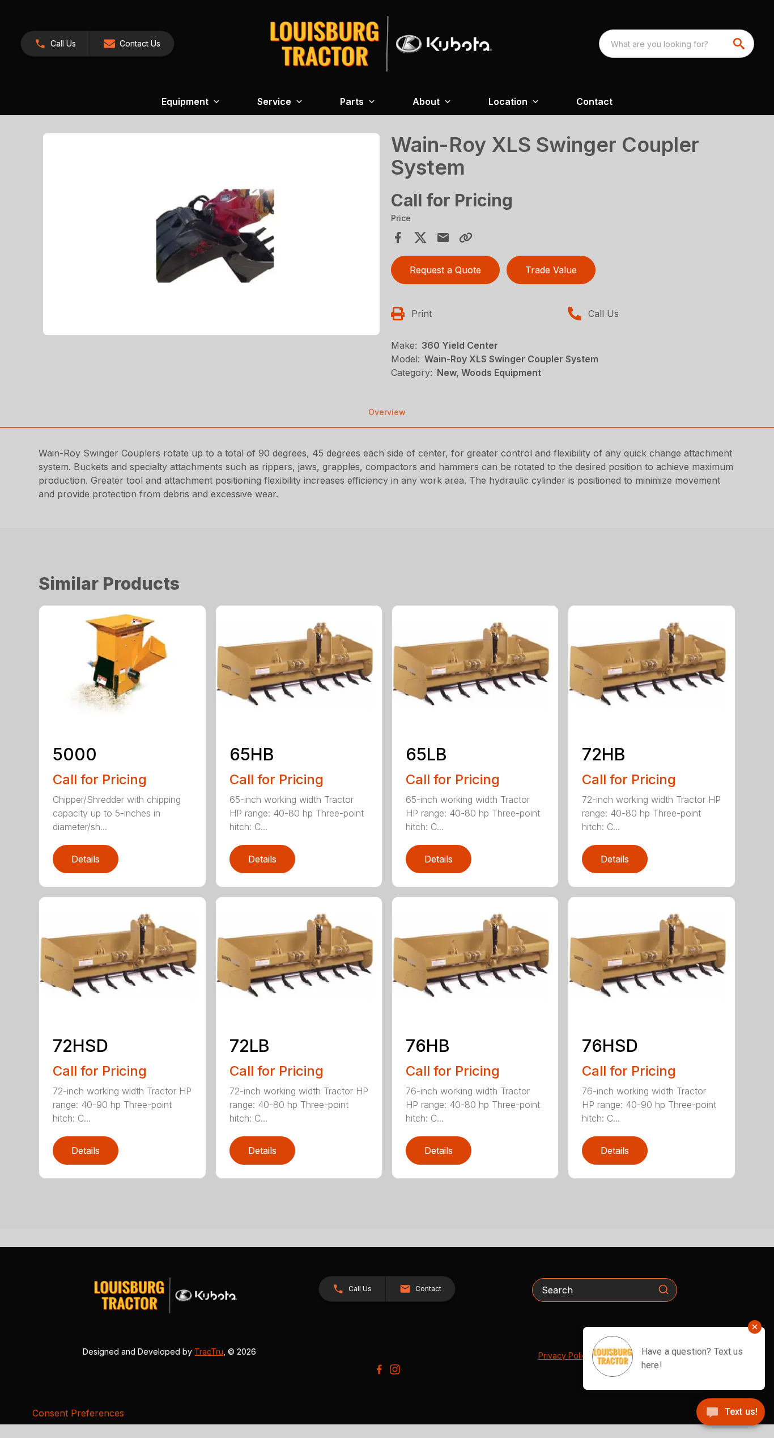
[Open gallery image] (211, 234)
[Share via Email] (443, 237)
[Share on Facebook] (398, 237)
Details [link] (85, 859)
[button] (55, 44)
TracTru (208, 1351)
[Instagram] (395, 1369)
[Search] (663, 1289)
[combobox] (676, 43)
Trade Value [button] (551, 270)
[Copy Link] (466, 237)
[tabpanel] (211, 236)
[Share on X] (420, 237)
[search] (740, 44)
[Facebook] (379, 1369)
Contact (594, 101)
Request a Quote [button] (445, 270)
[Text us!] (730, 1413)
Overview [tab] (387, 412)
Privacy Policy (564, 1355)
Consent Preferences (78, 1413)
